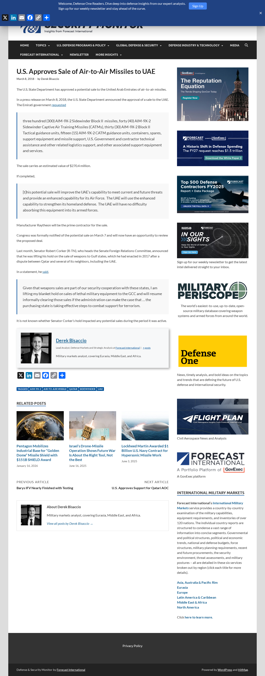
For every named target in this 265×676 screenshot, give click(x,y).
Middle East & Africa (192, 602)
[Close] (260, 13)
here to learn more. (199, 617)
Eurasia (182, 587)
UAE (100, 388)
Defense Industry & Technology (194, 45)
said (45, 272)
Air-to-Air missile (55, 388)
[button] (147, 347)
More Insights (107, 54)
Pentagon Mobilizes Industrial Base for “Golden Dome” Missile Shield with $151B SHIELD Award (38, 453)
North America (188, 607)
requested (59, 105)
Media (234, 45)
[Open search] (246, 45)
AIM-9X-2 (35, 388)
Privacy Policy (132, 646)
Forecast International (39, 54)
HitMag (243, 669)
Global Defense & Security (137, 45)
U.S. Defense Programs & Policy (81, 45)
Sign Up (197, 6)
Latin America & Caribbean (196, 597)
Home (24, 45)
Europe (182, 592)
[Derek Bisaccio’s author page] (36, 348)
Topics (41, 45)
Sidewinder (87, 388)
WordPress (225, 669)
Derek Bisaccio (50, 78)
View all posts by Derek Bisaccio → (70, 523)
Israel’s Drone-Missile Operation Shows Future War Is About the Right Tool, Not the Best (92, 453)
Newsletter (79, 54)
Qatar (73, 388)
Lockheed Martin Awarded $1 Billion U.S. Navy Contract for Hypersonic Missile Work (145, 450)
